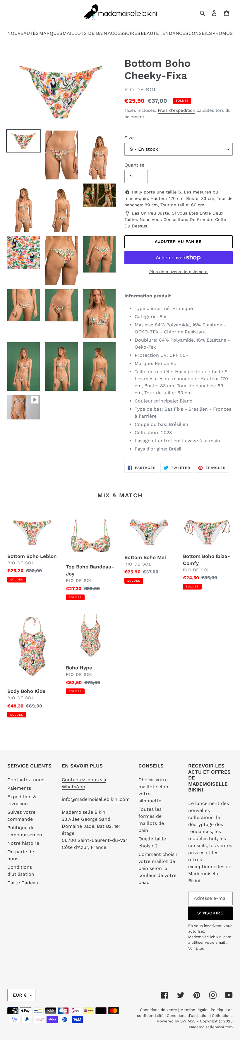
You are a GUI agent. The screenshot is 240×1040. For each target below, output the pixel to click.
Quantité (134, 165)
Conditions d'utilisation (188, 1015)
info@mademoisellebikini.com (96, 799)
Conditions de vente (159, 1010)
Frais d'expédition (176, 110)
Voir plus (196, 948)
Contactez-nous (25, 779)
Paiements (19, 788)
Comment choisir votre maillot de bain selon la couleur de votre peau (158, 868)
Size (129, 138)
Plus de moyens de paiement (178, 271)
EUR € (20, 995)
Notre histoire (23, 843)
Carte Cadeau (22, 882)
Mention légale (194, 1010)
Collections (222, 1015)
